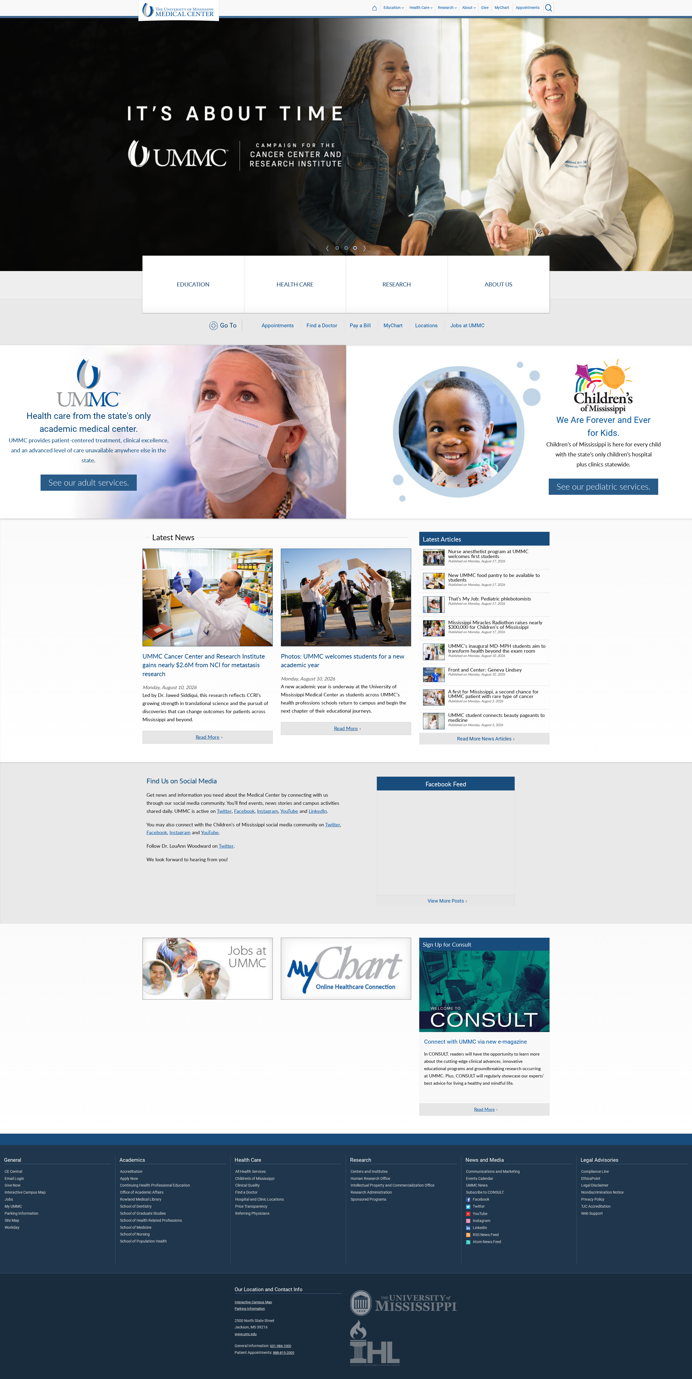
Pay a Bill (360, 325)
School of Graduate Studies (143, 1213)
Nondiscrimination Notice (602, 1192)
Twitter (224, 811)
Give (484, 7)
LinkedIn (318, 811)
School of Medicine (135, 1228)
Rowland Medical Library (140, 1199)
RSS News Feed (484, 1235)
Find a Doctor (322, 325)
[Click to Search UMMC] (549, 8)
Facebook (244, 811)
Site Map (12, 1220)
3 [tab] (355, 248)
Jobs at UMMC (467, 325)
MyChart (502, 7)
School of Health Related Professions (151, 1220)
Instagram (267, 811)
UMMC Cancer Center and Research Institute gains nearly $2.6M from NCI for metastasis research (203, 665)
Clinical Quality (247, 1185)
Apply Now (129, 1179)
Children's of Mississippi (254, 1179)
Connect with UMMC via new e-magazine (475, 1042)
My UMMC (13, 1206)
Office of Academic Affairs (142, 1192)
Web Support (592, 1213)
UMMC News (477, 1185)
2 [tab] (346, 248)
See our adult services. (88, 482)
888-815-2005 (283, 1353)
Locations (426, 325)
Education (392, 7)
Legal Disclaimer (594, 1185)
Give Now (13, 1185)
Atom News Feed (485, 1242)
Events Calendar (479, 1179)
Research (446, 7)
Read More (207, 737)
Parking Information (21, 1213)
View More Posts (446, 901)
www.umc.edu (246, 1334)
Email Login (14, 1179)
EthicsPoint (590, 1179)
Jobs (9, 1199)
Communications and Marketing (493, 1172)
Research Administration (371, 1192)
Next (364, 248)
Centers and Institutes (369, 1172)
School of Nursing (135, 1234)
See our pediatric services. (603, 486)
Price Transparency (251, 1206)
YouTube (289, 811)
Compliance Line (595, 1172)
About (467, 7)
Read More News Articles (484, 739)
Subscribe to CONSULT (485, 1192)
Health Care (419, 7)
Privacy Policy (592, 1199)
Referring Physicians (252, 1213)
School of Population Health (143, 1241)
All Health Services (250, 1172)
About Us (498, 284)
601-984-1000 (280, 1346)
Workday (12, 1228)
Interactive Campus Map (25, 1192)
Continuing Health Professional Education (155, 1185)
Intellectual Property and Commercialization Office (392, 1185)
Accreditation (131, 1172)
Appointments (528, 7)
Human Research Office (370, 1179)
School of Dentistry (136, 1206)
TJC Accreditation (596, 1206)
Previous (327, 248)
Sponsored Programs (368, 1199)
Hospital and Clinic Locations (259, 1199)
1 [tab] (337, 248)
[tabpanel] (346, 144)
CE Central (13, 1172)
